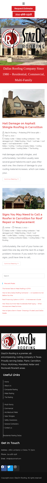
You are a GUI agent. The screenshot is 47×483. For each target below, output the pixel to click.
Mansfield (23, 364)
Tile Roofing (33, 148)
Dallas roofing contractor (26, 139)
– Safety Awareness (10, 420)
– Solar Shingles (9, 416)
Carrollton (35, 361)
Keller (32, 364)
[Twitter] (10, 468)
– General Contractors (10, 424)
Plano (27, 361)
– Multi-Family (8, 404)
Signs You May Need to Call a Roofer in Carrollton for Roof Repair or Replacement (22, 218)
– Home (6, 382)
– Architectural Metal (10, 412)
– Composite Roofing (10, 389)
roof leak (36, 141)
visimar (7, 228)
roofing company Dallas (25, 146)
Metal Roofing (20, 141)
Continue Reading (12, 178)
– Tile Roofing (8, 397)
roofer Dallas (12, 235)
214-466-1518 (12, 454)
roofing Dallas (22, 148)
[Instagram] (16, 468)
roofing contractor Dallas (18, 238)
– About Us (7, 386)
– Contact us (7, 428)
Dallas (20, 361)
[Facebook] (4, 468)
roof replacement (15, 143)
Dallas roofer (9, 139)
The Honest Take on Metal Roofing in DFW (16, 288)
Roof (29, 141)
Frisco (4, 364)
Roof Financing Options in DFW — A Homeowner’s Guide (21, 299)
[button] (23, 3)
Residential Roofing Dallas (12, 435)
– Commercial (8, 408)
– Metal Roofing (8, 393)
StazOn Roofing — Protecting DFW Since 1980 (22, 133)
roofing (11, 146)
